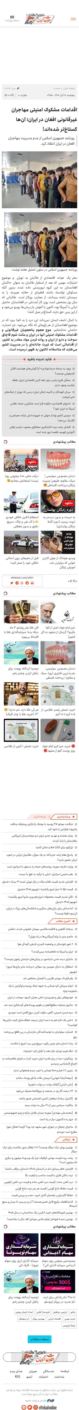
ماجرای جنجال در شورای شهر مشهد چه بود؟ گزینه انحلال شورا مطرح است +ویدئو (41, 1129)
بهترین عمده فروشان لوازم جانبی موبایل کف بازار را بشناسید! (40, 1219)
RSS (17, 1377)
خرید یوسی (69, 1319)
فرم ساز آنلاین (42, 1312)
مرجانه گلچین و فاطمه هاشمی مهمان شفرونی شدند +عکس (40, 929)
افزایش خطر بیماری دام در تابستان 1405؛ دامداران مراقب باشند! (39, 1169)
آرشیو (29, 1377)
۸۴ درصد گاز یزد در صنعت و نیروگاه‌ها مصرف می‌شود (44, 1091)
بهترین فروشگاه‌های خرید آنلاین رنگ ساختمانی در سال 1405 (40, 1212)
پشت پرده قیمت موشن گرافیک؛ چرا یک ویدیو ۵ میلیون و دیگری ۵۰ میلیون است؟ (41, 1160)
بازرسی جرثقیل (60, 1312)
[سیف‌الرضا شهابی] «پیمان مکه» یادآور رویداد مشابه (44, 1078)
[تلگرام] (23, 1407)
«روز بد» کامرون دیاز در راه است (56, 1119)
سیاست (56, 88)
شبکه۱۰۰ (65, 1371)
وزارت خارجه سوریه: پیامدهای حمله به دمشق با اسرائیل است (40, 866)
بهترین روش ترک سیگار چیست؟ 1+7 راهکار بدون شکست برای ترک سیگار (40, 1149)
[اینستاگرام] (35, 1407)
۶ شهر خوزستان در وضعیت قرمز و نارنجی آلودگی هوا (45, 944)
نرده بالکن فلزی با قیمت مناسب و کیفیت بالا (49, 1175)
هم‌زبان (33, 1371)
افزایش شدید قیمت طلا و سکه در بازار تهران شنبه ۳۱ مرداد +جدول (37, 881)
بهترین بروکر (39, 1319)
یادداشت (59, 1377)
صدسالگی (48, 1371)
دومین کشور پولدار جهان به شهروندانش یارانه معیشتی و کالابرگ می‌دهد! (42, 418)
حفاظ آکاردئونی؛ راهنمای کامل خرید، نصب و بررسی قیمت (42, 1195)
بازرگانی (66, 1139)
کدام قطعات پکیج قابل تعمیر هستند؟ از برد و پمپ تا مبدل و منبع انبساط (39, 1204)
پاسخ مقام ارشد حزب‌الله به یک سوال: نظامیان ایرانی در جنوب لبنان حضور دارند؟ (41, 857)
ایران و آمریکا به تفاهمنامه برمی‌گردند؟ (52, 951)
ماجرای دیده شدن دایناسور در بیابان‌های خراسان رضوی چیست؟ (38, 959)
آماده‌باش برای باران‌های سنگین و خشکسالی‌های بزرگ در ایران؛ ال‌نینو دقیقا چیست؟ (41, 911)
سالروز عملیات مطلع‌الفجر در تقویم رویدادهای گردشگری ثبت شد (38, 1005)
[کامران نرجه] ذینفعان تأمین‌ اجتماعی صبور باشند (46, 1098)
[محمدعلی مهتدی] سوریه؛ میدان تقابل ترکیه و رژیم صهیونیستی (38, 1113)
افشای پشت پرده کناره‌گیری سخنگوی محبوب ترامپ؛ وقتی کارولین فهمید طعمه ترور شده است (42, 429)
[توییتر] (29, 1407)
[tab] (65, 817)
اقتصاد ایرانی (54, 1319)
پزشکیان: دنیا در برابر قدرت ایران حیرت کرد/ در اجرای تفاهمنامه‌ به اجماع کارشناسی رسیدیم (39, 1061)
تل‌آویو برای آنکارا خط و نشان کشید (54, 847)
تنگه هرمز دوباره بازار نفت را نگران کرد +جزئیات (48, 1051)
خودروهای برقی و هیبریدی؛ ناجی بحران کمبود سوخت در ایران (40, 997)
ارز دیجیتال (24, 1319)
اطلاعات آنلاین (39, 18)
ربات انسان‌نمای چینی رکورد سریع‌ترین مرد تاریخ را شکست (41, 1043)
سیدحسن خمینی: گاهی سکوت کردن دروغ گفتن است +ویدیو (41, 1012)
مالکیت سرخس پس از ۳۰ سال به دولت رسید (49, 1105)
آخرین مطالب (63, 921)
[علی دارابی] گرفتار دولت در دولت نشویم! (50, 1084)
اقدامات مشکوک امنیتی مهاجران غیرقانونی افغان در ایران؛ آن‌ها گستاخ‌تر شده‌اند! (44, 119)
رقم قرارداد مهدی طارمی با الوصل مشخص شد (48, 978)
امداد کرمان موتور (24, 1312)
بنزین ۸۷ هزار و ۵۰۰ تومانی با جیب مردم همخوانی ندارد (43, 1070)
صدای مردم (16, 1371)
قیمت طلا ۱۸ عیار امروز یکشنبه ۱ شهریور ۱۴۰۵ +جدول (45, 889)
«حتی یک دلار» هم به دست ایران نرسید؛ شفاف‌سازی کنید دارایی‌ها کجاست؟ (40, 1022)
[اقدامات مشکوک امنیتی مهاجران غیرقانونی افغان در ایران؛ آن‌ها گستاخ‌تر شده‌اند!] (39, 179)
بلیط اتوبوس (69, 1325)
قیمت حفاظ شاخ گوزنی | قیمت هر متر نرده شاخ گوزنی (44, 1188)
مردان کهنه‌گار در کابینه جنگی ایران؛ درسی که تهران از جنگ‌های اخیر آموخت (39, 394)
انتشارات (43, 1377)
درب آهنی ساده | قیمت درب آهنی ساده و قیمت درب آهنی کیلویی (38, 1182)
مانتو (73, 1312)
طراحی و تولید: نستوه (36, 1400)
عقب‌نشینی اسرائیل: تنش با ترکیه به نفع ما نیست (46, 874)
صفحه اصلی (69, 88)
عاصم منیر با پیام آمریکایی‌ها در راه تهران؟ (50, 936)
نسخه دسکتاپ (39, 1339)
